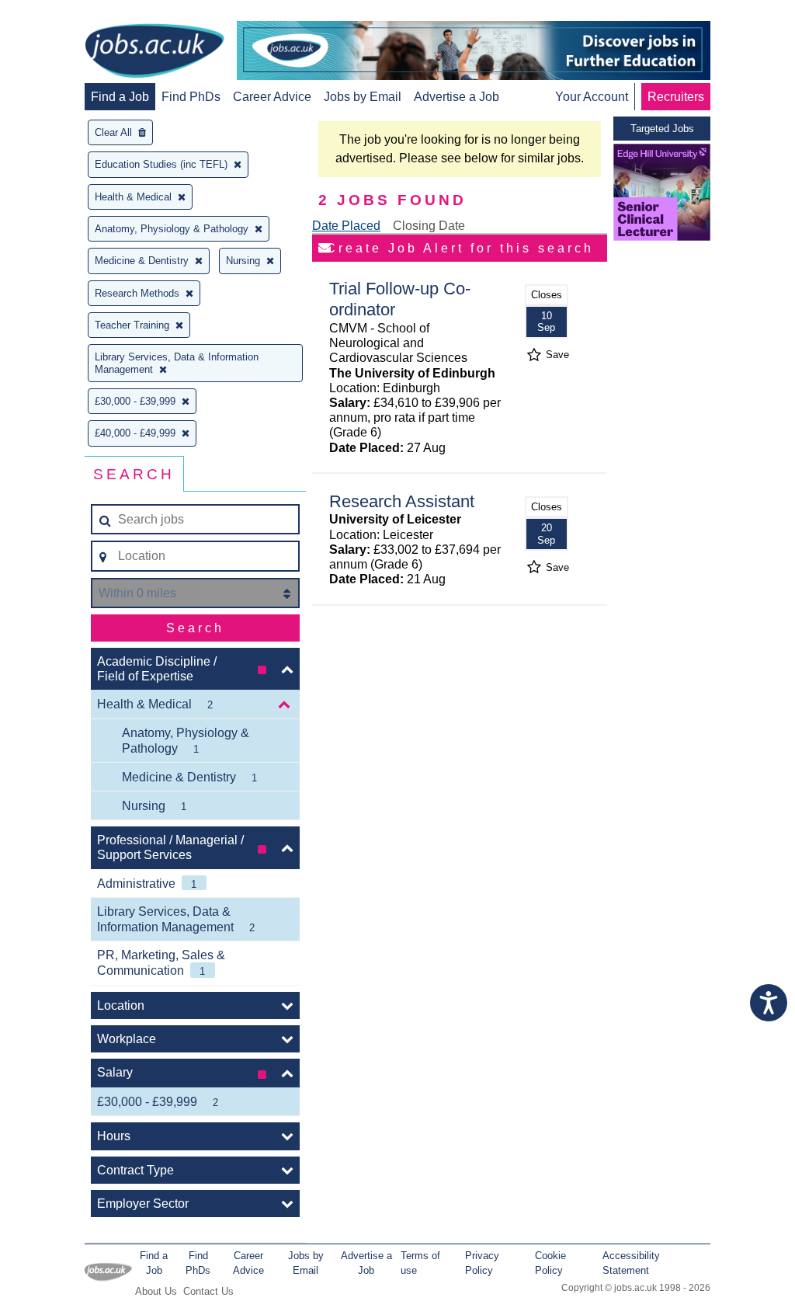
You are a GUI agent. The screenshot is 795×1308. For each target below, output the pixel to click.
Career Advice (272, 96)
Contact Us (208, 1291)
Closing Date (429, 225)
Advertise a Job (456, 96)
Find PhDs (190, 96)
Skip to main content (62, 13)
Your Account (591, 96)
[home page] (154, 52)
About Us (156, 1291)
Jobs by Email (362, 96)
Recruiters (675, 96)
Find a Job (120, 96)
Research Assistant (401, 501)
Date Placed (346, 225)
